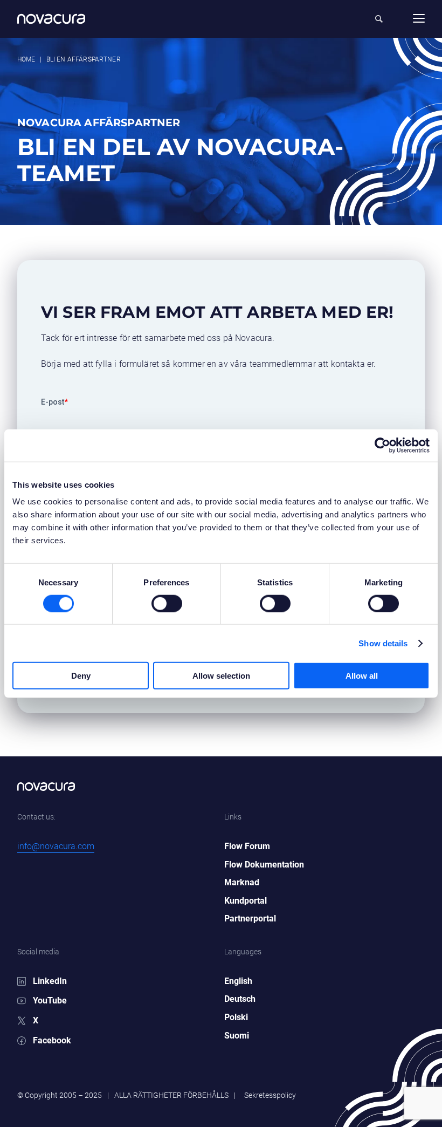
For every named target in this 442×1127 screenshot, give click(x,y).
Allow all (362, 675)
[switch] (155, 599)
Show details (383, 642)
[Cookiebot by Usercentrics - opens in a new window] (382, 445)
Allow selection (221, 675)
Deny (81, 675)
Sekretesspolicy (270, 1095)
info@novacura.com (55, 846)
